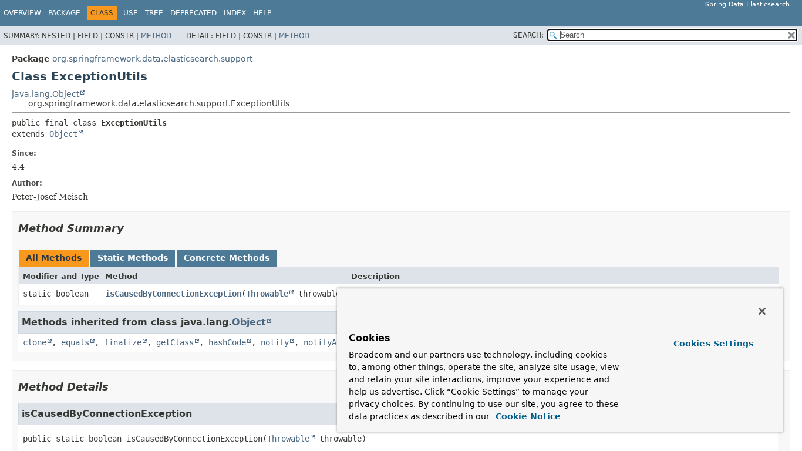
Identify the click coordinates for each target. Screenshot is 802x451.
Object (63, 134)
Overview (22, 13)
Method (156, 36)
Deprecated (193, 13)
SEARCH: (528, 35)
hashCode (227, 342)
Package (64, 13)
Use (130, 13)
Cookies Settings (713, 343)
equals (75, 342)
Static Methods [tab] (132, 257)
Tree (154, 13)
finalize (122, 342)
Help (262, 13)
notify (275, 342)
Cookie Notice (527, 416)
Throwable (267, 293)
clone (34, 342)
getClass (175, 342)
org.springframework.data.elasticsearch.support (152, 58)
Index (235, 13)
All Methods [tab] (54, 257)
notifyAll (325, 342)
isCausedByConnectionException (173, 293)
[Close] (762, 311)
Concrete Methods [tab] (226, 257)
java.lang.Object (45, 94)
